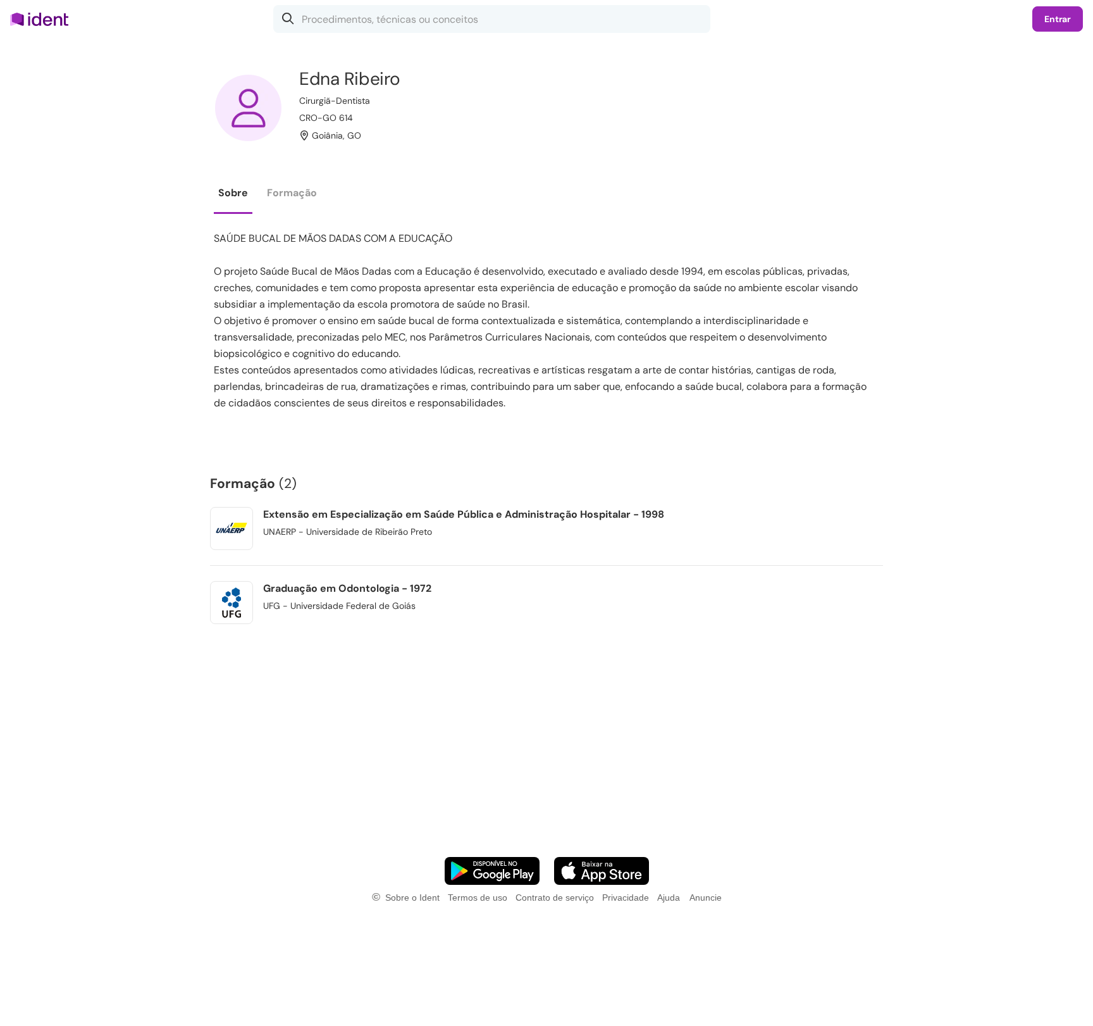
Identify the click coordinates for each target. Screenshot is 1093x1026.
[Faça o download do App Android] (492, 871)
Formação (292, 192)
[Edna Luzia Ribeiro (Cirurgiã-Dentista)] (248, 108)
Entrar (1057, 19)
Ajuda (668, 897)
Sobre (233, 192)
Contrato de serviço (555, 897)
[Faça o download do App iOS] (601, 871)
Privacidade (625, 897)
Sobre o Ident (412, 897)
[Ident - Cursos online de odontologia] (43, 19)
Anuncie (705, 897)
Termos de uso (477, 897)
